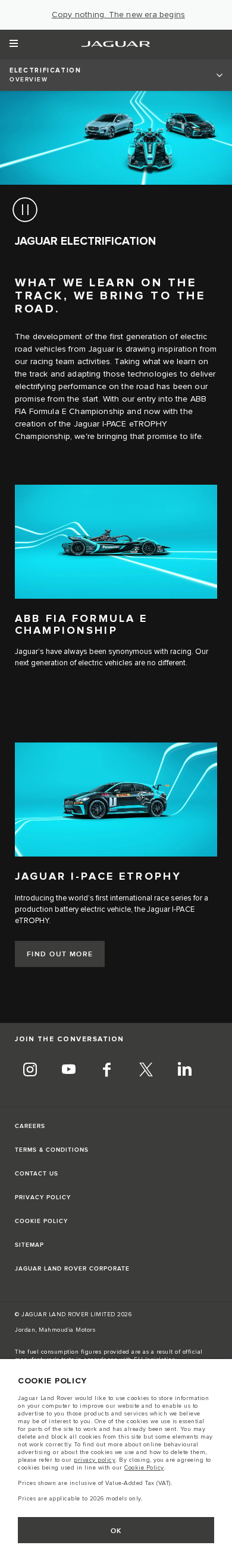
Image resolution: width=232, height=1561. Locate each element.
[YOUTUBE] (68, 1071)
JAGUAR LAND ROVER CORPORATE (72, 1268)
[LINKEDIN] (184, 1071)
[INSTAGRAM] (30, 1071)
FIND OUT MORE (60, 954)
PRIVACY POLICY (43, 1197)
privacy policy (94, 1460)
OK (116, 1531)
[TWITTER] (146, 1071)
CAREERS (30, 1126)
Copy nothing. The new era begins (118, 15)
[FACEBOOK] (107, 1071)
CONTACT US (36, 1173)
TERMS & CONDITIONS (52, 1150)
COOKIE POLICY (41, 1221)
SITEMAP (29, 1245)
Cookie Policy (144, 1467)
